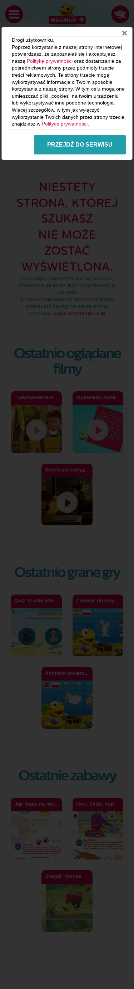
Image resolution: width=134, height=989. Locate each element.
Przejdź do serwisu (80, 145)
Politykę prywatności (50, 61)
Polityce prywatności (65, 124)
